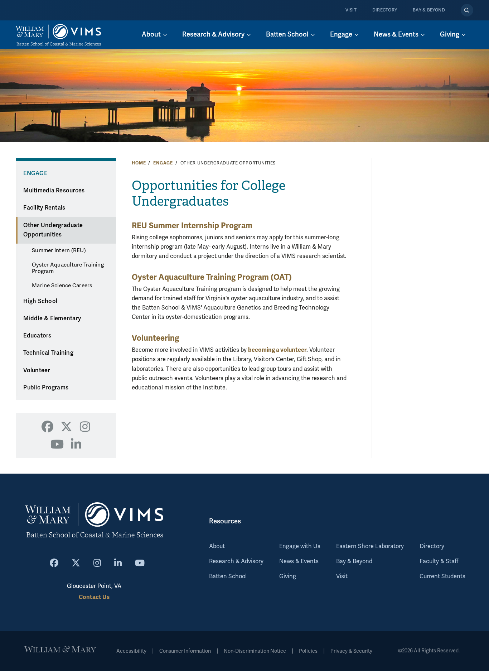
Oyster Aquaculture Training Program (68, 268)
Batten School (228, 576)
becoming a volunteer (277, 350)
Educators (37, 335)
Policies (308, 651)
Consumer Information (185, 651)
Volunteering (155, 338)
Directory (384, 10)
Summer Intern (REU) (59, 250)
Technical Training (48, 352)
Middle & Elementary (52, 318)
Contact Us (94, 597)
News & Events (299, 561)
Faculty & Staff (439, 561)
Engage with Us (299, 546)
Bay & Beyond (429, 10)
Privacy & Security (351, 651)
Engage (163, 163)
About (217, 546)
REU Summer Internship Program (192, 225)
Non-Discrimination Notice (255, 651)
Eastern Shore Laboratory (370, 546)
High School (40, 301)
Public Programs (45, 387)
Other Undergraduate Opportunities (53, 230)
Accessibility (131, 651)
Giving (287, 576)
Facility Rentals (44, 207)
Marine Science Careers (62, 285)
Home (139, 163)
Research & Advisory (236, 561)
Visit (351, 10)
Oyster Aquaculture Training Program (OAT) (212, 277)
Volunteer (36, 370)
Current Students (442, 576)
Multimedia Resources (53, 190)
